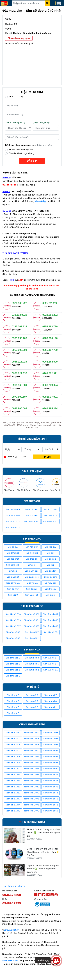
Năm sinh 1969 (50, 810)
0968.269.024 (50, 385)
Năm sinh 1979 (31, 792)
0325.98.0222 (50, 315)
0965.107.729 (50, 350)
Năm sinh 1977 (12, 798)
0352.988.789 (50, 326)
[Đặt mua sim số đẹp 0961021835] (7, 376)
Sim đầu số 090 (13, 614)
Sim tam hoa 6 (13, 663)
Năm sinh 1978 (50, 792)
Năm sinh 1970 (31, 810)
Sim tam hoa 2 (32, 669)
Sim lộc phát (13, 559)
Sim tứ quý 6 (13, 701)
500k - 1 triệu (31, 509)
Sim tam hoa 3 (13, 669)
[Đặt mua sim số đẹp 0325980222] (37, 317)
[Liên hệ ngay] (56, 960)
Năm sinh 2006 (31, 738)
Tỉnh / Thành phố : (15, 122)
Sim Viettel (9, 490)
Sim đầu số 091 (31, 614)
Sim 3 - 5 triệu (13, 515)
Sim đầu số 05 (50, 632)
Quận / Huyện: (41, 122)
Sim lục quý (50, 547)
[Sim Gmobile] (56, 482)
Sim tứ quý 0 (13, 713)
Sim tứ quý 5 (31, 701)
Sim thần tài (31, 559)
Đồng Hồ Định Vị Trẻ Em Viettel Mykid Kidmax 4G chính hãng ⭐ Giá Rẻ (43, 852)
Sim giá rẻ (50, 595)
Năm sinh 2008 (50, 732)
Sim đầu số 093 (13, 620)
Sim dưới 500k (13, 509)
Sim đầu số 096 (50, 620)
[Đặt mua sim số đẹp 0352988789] (37, 329)
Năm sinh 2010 (12, 732)
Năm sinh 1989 (12, 774)
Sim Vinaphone (40, 490)
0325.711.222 (49, 303)
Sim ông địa (50, 559)
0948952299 (11, 903)
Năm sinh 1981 (50, 786)
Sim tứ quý (13, 547)
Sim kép (13, 571)
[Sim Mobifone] (23, 482)
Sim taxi (50, 553)
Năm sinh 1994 (31, 762)
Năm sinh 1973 (31, 804)
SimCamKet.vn (11, 930)
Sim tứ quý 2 (31, 707)
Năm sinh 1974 (12, 804)
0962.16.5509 (50, 361)
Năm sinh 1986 (12, 780)
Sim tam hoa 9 (13, 657)
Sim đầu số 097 (13, 626)
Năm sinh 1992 (12, 768)
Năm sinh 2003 (31, 744)
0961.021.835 (19, 373)
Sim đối (31, 565)
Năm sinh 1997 (31, 756)
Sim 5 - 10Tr (32, 515)
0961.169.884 (19, 385)
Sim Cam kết (31, 595)
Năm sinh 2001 (12, 750)
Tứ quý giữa (32, 583)
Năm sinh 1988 (31, 774)
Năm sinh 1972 (50, 804)
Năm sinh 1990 (50, 768)
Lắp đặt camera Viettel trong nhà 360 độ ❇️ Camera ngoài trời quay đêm (43, 868)
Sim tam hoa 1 (50, 669)
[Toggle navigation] (59, 3)
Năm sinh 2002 (50, 744)
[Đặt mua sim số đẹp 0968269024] (37, 387)
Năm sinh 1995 (12, 762)
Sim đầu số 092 (50, 614)
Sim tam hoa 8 (32, 657)
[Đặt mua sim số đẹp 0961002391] (37, 376)
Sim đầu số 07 (32, 632)
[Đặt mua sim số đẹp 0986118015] (7, 364)
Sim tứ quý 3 (13, 707)
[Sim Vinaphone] (40, 482)
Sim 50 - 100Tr (13, 521)
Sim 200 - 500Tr (50, 521)
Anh (11, 96)
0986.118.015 (19, 361)
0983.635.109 (19, 338)
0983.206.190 (50, 338)
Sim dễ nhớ (13, 589)
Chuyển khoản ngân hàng (21, 153)
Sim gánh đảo (32, 571)
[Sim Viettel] (9, 482)
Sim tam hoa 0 (13, 676)
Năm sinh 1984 (50, 780)
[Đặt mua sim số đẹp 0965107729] (37, 352)
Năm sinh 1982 (31, 786)
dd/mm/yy (12, 456)
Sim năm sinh (13, 565)
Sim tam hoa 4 (50, 663)
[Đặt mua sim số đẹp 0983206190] (37, 340)
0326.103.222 (19, 303)
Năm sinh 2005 (50, 738)
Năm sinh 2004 (12, 744)
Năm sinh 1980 (12, 792)
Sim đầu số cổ (32, 577)
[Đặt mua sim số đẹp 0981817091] (37, 399)
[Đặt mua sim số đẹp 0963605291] (7, 352)
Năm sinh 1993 (50, 762)
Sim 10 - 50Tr (50, 515)
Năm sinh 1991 (31, 768)
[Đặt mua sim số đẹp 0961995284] (37, 411)
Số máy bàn (50, 583)
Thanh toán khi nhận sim (21, 149)
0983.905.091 (19, 408)
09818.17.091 (50, 396)
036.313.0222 (19, 315)
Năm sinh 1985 (31, 780)
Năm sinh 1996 (50, 756)
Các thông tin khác (13, 886)
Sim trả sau (50, 589)
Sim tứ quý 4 (50, 701)
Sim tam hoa (13, 553)
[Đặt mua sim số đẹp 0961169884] (7, 387)
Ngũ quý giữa (13, 583)
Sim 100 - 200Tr (32, 521)
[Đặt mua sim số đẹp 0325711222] (37, 305)
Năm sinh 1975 (50, 798)
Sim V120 (13, 595)
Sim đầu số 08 (13, 632)
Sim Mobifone (23, 490)
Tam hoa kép (31, 553)
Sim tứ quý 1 (50, 707)
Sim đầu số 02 (32, 638)
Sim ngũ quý (31, 547)
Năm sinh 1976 (31, 798)
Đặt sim (32, 160)
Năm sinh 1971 (12, 810)
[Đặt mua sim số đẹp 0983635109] (7, 340)
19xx (24, 456)
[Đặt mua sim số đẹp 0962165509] (37, 364)
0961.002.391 (50, 373)
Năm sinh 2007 (12, 738)
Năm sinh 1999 (50, 750)
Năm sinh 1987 (50, 774)
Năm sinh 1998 (12, 756)
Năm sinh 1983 (12, 786)
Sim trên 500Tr (13, 527)
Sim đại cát (31, 589)
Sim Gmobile (56, 490)
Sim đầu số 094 (31, 620)
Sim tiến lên (50, 571)
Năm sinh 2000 (31, 750)
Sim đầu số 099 (50, 626)
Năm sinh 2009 (31, 732)
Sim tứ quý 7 (50, 695)
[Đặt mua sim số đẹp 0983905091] (7, 411)
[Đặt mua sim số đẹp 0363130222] (7, 317)
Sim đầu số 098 (31, 626)
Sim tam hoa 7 (50, 657)
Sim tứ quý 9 (13, 695)
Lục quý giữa (50, 577)
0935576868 (11, 895)
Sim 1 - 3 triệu (50, 509)
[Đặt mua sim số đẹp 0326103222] (7, 305)
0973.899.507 (19, 396)
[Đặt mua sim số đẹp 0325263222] (7, 329)
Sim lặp (50, 565)
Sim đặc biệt (13, 577)
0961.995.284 (50, 408)
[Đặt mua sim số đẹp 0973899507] (7, 399)
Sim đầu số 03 (13, 638)
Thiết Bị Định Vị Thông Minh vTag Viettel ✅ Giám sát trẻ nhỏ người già (43, 832)
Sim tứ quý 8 (31, 695)
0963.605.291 (19, 350)
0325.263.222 (19, 326)
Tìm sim (46, 457)
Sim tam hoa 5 (32, 663)
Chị (21, 96)
